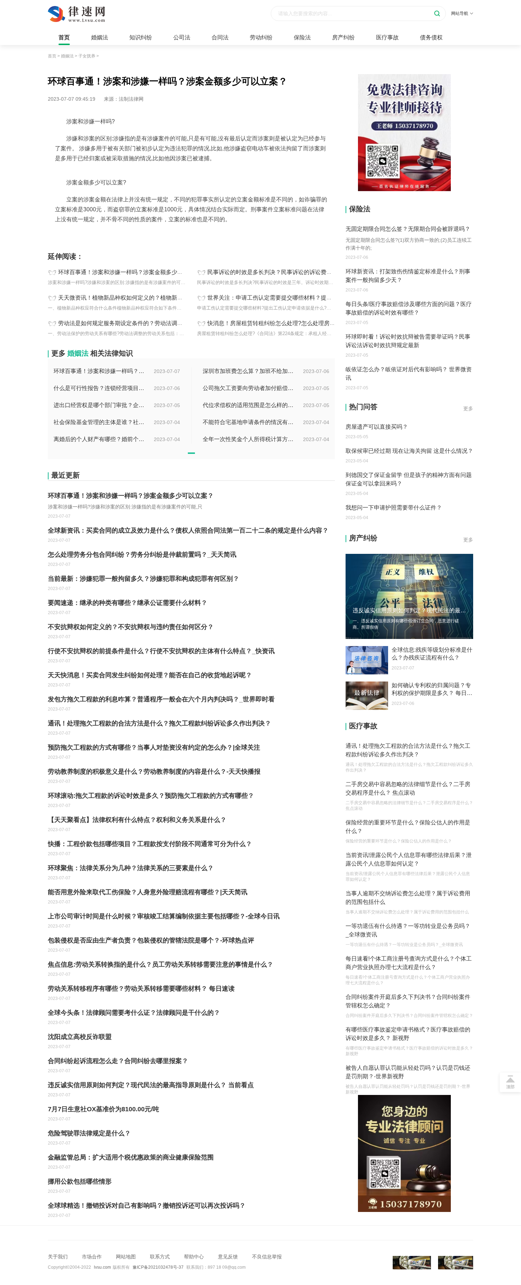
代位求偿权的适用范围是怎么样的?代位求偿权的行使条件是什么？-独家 (249, 405)
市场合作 (92, 1256)
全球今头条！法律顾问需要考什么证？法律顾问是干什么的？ (134, 1012)
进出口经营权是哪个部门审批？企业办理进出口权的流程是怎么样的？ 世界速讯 (100, 405)
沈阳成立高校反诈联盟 (80, 1036)
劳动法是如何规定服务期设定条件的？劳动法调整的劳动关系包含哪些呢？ (151, 323)
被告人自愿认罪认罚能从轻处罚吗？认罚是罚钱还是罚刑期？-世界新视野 (408, 1072)
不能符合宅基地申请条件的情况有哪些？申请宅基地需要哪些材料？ (249, 422)
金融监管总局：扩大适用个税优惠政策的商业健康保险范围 (131, 1157)
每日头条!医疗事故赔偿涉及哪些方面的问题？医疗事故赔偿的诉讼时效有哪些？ (409, 308)
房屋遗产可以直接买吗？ (377, 427)
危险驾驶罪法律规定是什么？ (89, 1133)
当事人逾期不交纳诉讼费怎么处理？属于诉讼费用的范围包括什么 (408, 897)
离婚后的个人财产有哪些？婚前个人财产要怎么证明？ (100, 439)
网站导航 (459, 13)
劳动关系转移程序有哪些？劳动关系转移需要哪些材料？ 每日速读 (141, 988)
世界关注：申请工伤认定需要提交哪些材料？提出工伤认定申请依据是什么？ (303, 298)
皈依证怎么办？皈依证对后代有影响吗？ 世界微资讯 (409, 373)
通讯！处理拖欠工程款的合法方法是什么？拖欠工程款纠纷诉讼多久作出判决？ (159, 723)
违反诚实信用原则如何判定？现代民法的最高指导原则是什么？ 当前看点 (151, 1085)
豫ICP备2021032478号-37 (158, 1267)
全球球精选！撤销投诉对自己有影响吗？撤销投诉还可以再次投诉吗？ (147, 1205)
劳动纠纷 (261, 37)
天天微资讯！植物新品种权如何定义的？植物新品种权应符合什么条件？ (149, 298)
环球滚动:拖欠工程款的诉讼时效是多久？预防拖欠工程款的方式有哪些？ (151, 795)
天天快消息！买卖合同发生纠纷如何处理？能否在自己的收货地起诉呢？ (150, 675)
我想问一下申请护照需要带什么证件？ (394, 508)
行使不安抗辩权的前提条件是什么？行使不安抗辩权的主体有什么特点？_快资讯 (161, 651)
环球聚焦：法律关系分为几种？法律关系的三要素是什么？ (131, 868)
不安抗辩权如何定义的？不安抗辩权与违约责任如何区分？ (131, 626)
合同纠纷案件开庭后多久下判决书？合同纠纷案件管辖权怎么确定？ (408, 1001)
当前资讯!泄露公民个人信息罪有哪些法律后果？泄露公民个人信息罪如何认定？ (409, 859)
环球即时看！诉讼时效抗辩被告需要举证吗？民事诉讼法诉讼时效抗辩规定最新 (408, 341)
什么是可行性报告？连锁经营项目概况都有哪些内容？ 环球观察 (100, 388)
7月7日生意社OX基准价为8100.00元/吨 (103, 1109)
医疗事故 (387, 37)
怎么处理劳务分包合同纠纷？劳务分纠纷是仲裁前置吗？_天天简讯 (142, 554)
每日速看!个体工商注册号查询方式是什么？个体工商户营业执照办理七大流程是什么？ (409, 963)
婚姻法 (99, 37)
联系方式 (160, 1256)
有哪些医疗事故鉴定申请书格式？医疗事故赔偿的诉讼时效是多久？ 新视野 (408, 1034)
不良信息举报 (267, 1256)
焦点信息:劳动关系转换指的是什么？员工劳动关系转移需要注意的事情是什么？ (160, 964)
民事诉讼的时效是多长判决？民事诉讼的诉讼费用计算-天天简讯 (287, 272)
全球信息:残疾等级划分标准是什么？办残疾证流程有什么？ (432, 654)
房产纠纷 (343, 37)
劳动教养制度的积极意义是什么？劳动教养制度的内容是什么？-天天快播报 (154, 771)
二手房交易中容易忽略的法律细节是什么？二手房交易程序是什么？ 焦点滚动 (408, 788)
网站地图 (126, 1256)
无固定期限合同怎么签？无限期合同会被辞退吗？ (408, 229)
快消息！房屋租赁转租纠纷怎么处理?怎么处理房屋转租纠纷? (284, 323)
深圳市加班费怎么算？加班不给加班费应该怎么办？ (249, 371)
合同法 (220, 37)
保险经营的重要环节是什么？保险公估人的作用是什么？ (408, 826)
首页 (64, 37)
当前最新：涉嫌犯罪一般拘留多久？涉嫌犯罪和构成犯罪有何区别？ (143, 578)
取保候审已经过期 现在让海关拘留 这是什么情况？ (409, 451)
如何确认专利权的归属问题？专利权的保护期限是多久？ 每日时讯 (432, 689)
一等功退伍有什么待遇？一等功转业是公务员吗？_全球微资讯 (408, 930)
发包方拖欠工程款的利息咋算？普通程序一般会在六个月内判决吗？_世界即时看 (161, 699)
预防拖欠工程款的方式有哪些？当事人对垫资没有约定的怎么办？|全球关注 (154, 747)
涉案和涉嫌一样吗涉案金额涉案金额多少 (108, 235)
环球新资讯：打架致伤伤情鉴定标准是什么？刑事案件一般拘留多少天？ (408, 275)
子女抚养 (86, 56)
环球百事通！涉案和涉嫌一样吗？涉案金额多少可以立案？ (132, 272)
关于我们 (58, 1256)
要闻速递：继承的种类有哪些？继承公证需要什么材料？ (127, 602)
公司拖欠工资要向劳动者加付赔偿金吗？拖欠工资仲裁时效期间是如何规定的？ (249, 388)
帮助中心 (194, 1256)
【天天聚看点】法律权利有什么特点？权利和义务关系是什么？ (137, 819)
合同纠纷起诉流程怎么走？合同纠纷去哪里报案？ (118, 1060)
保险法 (302, 37)
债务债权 (431, 37)
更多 (468, 408)
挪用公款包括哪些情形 (80, 1181)
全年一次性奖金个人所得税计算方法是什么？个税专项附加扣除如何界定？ (249, 439)
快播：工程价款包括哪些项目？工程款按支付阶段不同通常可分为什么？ (150, 843)
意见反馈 (228, 1256)
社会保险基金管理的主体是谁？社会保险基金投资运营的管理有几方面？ (100, 422)
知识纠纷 (140, 37)
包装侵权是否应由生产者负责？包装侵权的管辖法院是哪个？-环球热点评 (151, 940)
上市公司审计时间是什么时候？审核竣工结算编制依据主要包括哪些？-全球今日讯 (164, 916)
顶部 (510, 1086)
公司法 (181, 37)
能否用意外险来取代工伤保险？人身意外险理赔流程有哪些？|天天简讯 (147, 892)
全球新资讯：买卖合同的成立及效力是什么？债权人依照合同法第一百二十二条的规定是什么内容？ (188, 530)
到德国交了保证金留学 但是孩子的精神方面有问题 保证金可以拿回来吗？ (409, 479)
